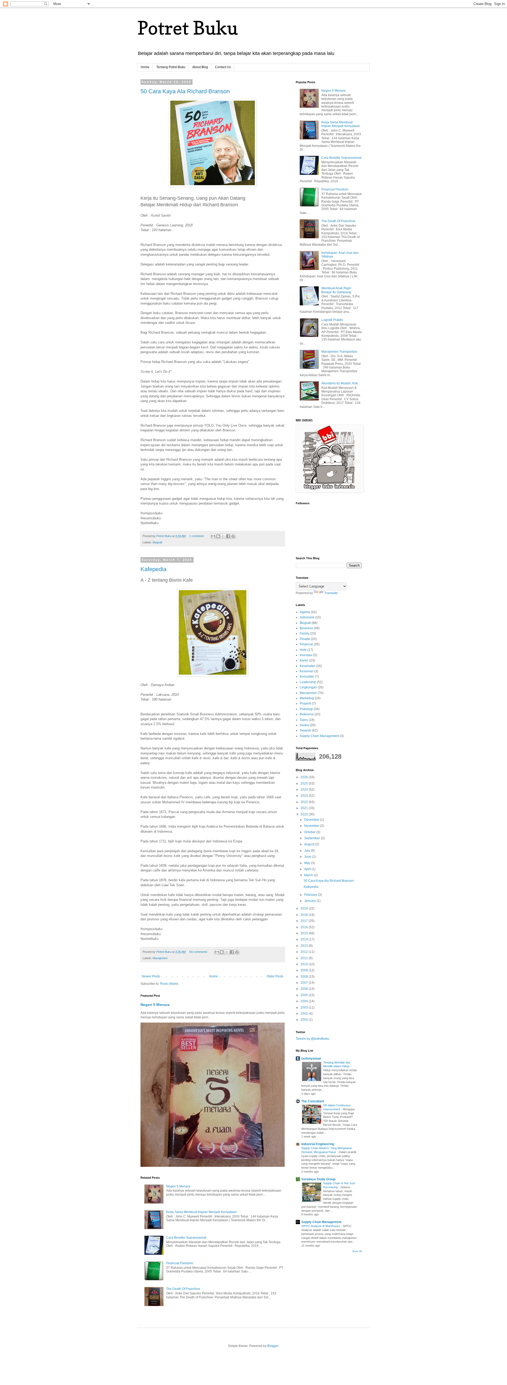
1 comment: (197, 536)
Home (145, 67)
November (312, 826)
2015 (305, 933)
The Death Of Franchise (183, 1289)
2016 (305, 927)
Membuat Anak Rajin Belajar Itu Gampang (336, 290)
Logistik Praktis (332, 320)
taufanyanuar (311, 1058)
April (308, 869)
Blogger (272, 1346)
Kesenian (306, 671)
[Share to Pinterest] (233, 536)
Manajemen (160, 958)
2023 (305, 796)
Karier (304, 660)
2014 (305, 939)
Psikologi (306, 709)
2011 (305, 958)
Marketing (307, 698)
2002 (305, 1013)
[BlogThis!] (218, 536)
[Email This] (213, 536)
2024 (305, 789)
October (310, 832)
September (312, 838)
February (311, 895)
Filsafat (305, 639)
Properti (305, 703)
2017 (305, 921)
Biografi (157, 542)
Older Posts (275, 976)
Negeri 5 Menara (155, 1004)
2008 (305, 976)
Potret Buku (187, 28)
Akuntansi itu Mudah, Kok (339, 383)
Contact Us (223, 67)
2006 (305, 989)
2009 (305, 970)
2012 (305, 952)
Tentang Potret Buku (170, 67)
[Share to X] (223, 536)
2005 (305, 995)
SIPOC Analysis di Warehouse (321, 1226)
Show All (357, 1251)
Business (306, 628)
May (307, 863)
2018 (305, 915)
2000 (305, 1020)
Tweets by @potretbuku (312, 1039)
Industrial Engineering (317, 1144)
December (312, 820)
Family (304, 633)
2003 (305, 1007)
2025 (305, 783)
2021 (305, 808)
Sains (304, 720)
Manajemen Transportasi (339, 351)
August (309, 844)
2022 (305, 802)
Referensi (307, 714)
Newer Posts (151, 976)
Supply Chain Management (319, 736)
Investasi (306, 655)
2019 (305, 908)
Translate (331, 593)
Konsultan (307, 676)
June (308, 857)
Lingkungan (308, 687)
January (310, 901)
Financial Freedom (179, 1263)
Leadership (308, 682)
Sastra (304, 725)
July (307, 850)
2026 (305, 777)
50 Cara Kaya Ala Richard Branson (185, 91)
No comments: (199, 951)
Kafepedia (153, 569)
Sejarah (305, 730)
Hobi (303, 650)
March (309, 875)
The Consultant (312, 1101)
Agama (305, 612)
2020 (305, 814)
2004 (305, 1001)
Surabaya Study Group (318, 1179)
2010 (305, 964)
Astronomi (307, 617)
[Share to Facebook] (228, 536)
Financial (306, 644)
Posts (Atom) (169, 984)
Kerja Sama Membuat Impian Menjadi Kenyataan (201, 1212)
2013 (305, 946)
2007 (305, 983)
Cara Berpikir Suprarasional (186, 1237)
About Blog (200, 67)
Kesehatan (307, 666)
